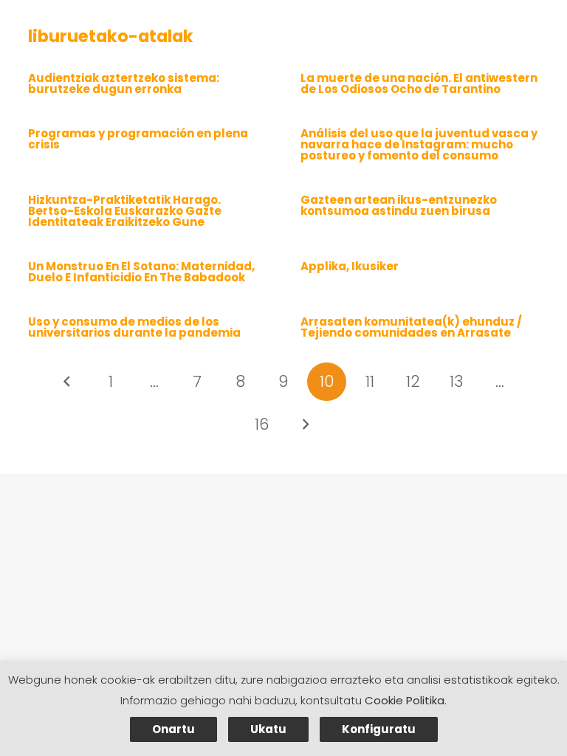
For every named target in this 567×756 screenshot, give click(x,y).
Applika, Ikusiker (349, 266)
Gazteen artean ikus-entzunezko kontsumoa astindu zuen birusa (398, 205)
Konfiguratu (379, 729)
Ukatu (268, 729)
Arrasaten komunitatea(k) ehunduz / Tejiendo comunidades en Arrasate (411, 327)
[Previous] (67, 382)
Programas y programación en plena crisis (138, 139)
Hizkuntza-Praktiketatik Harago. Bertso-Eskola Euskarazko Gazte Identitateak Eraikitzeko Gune (124, 211)
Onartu (173, 729)
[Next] (305, 424)
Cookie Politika (404, 700)
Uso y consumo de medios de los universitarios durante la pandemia (134, 327)
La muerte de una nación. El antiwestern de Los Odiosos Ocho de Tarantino (418, 83)
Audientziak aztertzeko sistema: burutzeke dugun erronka (123, 83)
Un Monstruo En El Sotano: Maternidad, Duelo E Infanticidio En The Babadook (141, 271)
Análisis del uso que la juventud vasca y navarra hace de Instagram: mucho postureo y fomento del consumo (418, 144)
